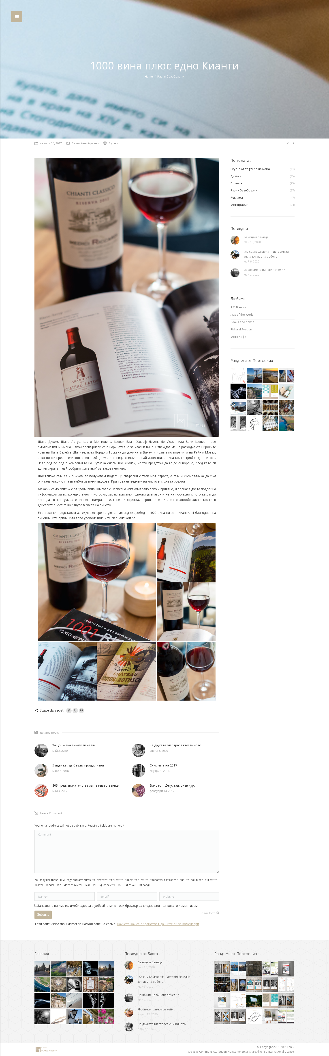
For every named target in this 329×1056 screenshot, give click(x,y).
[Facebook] (69, 710)
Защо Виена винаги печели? (73, 745)
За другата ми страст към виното (175, 745)
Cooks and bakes (242, 322)
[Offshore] (270, 376)
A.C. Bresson (239, 307)
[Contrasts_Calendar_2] (271, 985)
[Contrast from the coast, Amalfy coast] (74, 985)
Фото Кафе (238, 337)
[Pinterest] (81, 710)
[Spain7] (287, 376)
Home (149, 76)
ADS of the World (242, 315)
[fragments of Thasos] (74, 1001)
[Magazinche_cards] (287, 391)
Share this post (52, 710)
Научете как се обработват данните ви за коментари (158, 924)
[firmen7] (254, 1001)
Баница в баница (256, 237)
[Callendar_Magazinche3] (222, 1001)
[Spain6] (239, 985)
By (113, 143)
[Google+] (75, 710)
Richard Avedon (241, 329)
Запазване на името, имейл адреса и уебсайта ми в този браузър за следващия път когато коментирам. (117, 905)
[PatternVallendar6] (270, 391)
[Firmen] (238, 408)
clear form (208, 913)
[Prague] (42, 969)
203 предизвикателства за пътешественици (86, 785)
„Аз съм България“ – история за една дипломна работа (266, 254)
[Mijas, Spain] (74, 1017)
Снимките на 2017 (163, 765)
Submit (43, 914)
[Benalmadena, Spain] (255, 376)
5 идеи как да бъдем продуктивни (78, 765)
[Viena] (106, 1017)
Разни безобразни (170, 76)
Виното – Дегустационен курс (172, 785)
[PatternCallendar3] (271, 1001)
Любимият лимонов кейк (155, 1009)
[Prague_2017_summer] (106, 985)
